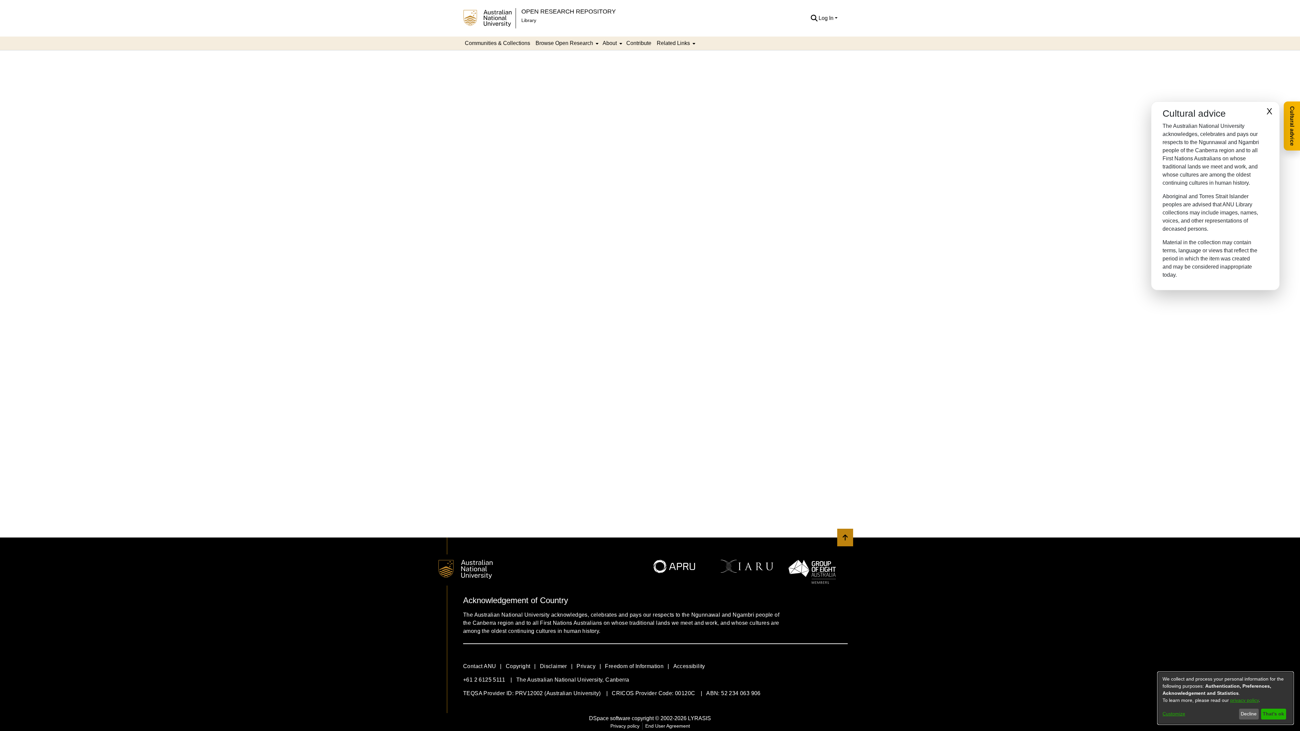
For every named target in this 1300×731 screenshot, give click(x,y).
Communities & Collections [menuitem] (497, 43)
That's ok (1273, 713)
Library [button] (528, 20)
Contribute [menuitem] (638, 43)
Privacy (586, 666)
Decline (1249, 713)
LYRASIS (699, 718)
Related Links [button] (673, 43)
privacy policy (1244, 700)
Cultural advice (1292, 126)
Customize (1174, 713)
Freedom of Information (634, 666)
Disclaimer (553, 666)
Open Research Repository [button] (568, 11)
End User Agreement (667, 726)
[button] (814, 18)
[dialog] (1225, 698)
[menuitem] (566, 43)
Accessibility (689, 666)
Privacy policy (625, 726)
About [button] (610, 43)
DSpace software (609, 718)
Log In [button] (827, 18)
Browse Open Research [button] (564, 43)
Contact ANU (479, 666)
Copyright (518, 666)
